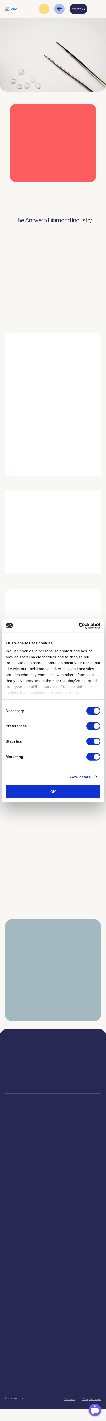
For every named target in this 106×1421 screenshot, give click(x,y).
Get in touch (77, 1386)
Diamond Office (53, 1147)
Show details (79, 777)
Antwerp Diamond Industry (53, 1279)
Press (53, 1329)
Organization (53, 1228)
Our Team (53, 1247)
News (53, 1323)
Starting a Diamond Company (53, 1165)
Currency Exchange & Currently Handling (53, 1196)
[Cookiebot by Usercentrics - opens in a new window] (78, 626)
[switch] (93, 726)
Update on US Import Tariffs (47, 192)
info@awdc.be (78, 1063)
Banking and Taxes (53, 1159)
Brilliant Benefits (53, 1184)
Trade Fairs (53, 1153)
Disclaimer (69, 1399)
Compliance (53, 1141)
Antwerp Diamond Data (53, 1273)
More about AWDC (56, 434)
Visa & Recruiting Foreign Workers (53, 1202)
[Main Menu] (96, 8)
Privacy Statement (91, 1399)
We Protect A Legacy (53, 1208)
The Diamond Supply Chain (53, 1285)
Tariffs (53, 1178)
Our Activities (53, 1234)
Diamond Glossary (53, 1291)
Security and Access (53, 1171)
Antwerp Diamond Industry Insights (68, 453)
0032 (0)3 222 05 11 (78, 1058)
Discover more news (53, 924)
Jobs (53, 1241)
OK (53, 792)
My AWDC (27, 1386)
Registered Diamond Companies (53, 1190)
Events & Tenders (53, 1317)
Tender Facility (53, 1253)
